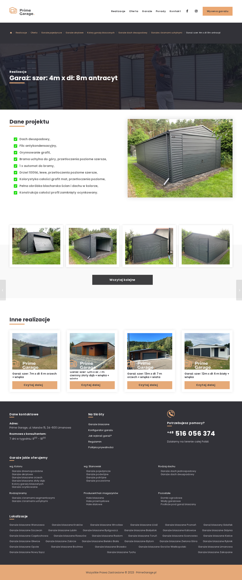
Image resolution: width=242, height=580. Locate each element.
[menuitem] (118, 11)
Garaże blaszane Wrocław (106, 525)
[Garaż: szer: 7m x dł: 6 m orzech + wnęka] (34, 351)
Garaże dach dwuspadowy (177, 474)
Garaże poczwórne (98, 480)
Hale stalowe (94, 504)
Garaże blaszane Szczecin (25, 530)
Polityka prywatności (100, 447)
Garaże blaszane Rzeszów (70, 536)
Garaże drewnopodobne (27, 471)
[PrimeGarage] (10, 33)
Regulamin (95, 441)
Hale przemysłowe (97, 501)
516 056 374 (191, 433)
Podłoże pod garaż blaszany (178, 504)
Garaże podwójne (97, 474)
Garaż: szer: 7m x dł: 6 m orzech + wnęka (34, 375)
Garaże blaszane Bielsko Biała (100, 541)
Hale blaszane (95, 498)
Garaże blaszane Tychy (121, 552)
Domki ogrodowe (171, 498)
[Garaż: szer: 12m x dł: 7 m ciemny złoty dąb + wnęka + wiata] (92, 351)
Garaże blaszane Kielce (218, 536)
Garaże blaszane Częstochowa (28, 536)
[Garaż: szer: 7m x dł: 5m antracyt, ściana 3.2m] (3, 290)
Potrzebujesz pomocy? (186, 423)
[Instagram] (196, 11)
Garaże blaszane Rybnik (218, 541)
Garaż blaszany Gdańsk (218, 525)
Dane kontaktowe (24, 414)
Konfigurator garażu (100, 430)
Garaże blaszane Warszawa (26, 525)
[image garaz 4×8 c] (94, 247)
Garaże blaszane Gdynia (217, 530)
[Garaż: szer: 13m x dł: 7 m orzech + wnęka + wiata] (149, 351)
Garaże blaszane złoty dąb (28, 480)
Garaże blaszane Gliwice (24, 541)
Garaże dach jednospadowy (178, 471)
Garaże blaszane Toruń (142, 536)
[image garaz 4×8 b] (37, 247)
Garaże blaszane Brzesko (110, 546)
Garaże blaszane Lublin (62, 530)
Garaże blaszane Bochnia (67, 546)
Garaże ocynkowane (25, 487)
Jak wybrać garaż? (100, 436)
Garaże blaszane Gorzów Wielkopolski (162, 546)
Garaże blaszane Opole (24, 546)
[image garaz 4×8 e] (207, 247)
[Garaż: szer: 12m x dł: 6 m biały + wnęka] (207, 351)
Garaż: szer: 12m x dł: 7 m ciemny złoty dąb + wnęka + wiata (89, 375)
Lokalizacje (18, 516)
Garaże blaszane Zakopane (215, 552)
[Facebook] (187, 11)
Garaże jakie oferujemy (28, 457)
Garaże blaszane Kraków (67, 525)
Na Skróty (96, 414)
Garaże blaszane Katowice (179, 530)
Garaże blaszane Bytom (139, 541)
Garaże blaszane (98, 424)
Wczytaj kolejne (122, 280)
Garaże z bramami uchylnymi (30, 501)
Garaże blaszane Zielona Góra (178, 541)
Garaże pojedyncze (98, 471)
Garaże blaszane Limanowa (215, 546)
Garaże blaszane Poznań (180, 525)
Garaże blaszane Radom (107, 536)
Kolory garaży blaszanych (27, 484)
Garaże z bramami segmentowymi (33, 498)
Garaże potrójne (96, 477)
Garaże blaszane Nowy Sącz (27, 552)
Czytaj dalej (33, 385)
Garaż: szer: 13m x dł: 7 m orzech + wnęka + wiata (144, 375)
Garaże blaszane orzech (27, 477)
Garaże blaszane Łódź (144, 525)
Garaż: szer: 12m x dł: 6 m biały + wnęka (207, 375)
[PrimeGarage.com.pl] (22, 11)
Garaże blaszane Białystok (140, 530)
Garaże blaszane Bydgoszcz (100, 530)
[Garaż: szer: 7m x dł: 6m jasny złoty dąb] (239, 290)
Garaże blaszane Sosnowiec (180, 536)
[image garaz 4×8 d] (150, 247)
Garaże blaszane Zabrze (61, 541)
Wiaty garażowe (171, 501)
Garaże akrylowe (22, 474)
